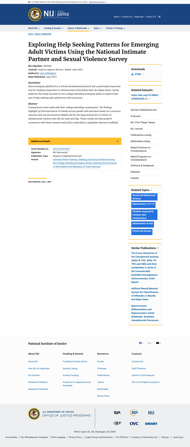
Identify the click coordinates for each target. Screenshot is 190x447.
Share (161, 19)
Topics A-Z (151, 16)
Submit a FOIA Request (143, 375)
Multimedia (102, 389)
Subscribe (139, 16)
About (116, 16)
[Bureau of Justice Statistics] (134, 416)
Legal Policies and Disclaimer (99, 437)
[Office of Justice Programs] (35, 14)
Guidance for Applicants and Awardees (77, 384)
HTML (138, 74)
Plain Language (58, 437)
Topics (100, 382)
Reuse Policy (103, 396)
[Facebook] (142, 345)
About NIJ (33, 361)
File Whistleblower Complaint (34, 437)
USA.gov (165, 437)
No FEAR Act (122, 437)
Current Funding (70, 375)
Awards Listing (70, 368)
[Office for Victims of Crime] (134, 426)
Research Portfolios (37, 382)
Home (30, 34)
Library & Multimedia (43, 34)
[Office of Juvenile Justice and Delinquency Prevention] (117, 426)
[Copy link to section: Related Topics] (150, 189)
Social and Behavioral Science (144, 197)
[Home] (56, 14)
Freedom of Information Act (145, 437)
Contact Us (127, 16)
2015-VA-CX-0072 (61, 149)
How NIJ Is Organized (38, 368)
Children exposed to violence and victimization (143, 214)
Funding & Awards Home (75, 361)
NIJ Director (34, 375)
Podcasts (101, 368)
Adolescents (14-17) (143, 203)
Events (100, 361)
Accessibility (11, 437)
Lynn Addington (48, 73)
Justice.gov (178, 437)
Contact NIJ (137, 361)
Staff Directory (139, 368)
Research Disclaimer (38, 389)
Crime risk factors (141, 230)
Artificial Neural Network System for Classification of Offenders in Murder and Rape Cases (144, 294)
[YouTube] (159, 345)
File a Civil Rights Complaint (145, 382)
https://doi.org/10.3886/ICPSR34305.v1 (144, 97)
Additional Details (40, 141)
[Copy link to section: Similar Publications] (157, 247)
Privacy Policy (75, 437)
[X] (151, 345)
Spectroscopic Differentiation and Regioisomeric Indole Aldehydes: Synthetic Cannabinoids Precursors (145, 313)
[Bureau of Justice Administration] (117, 415)
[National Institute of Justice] (151, 415)
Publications (103, 375)
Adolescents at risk (142, 223)
